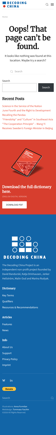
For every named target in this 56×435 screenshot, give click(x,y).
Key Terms (8, 295)
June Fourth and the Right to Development (26, 110)
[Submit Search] (52, 398)
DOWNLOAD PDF (14, 205)
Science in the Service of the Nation (22, 106)
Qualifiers (7, 301)
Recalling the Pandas (14, 115)
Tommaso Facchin (21, 409)
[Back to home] (15, 4)
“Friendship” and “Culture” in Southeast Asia (27, 119)
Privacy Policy (9, 359)
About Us (7, 347)
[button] (47, 4)
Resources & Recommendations (20, 307)
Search (6, 81)
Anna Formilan (20, 406)
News (5, 330)
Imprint (6, 365)
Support (6, 353)
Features (7, 324)
